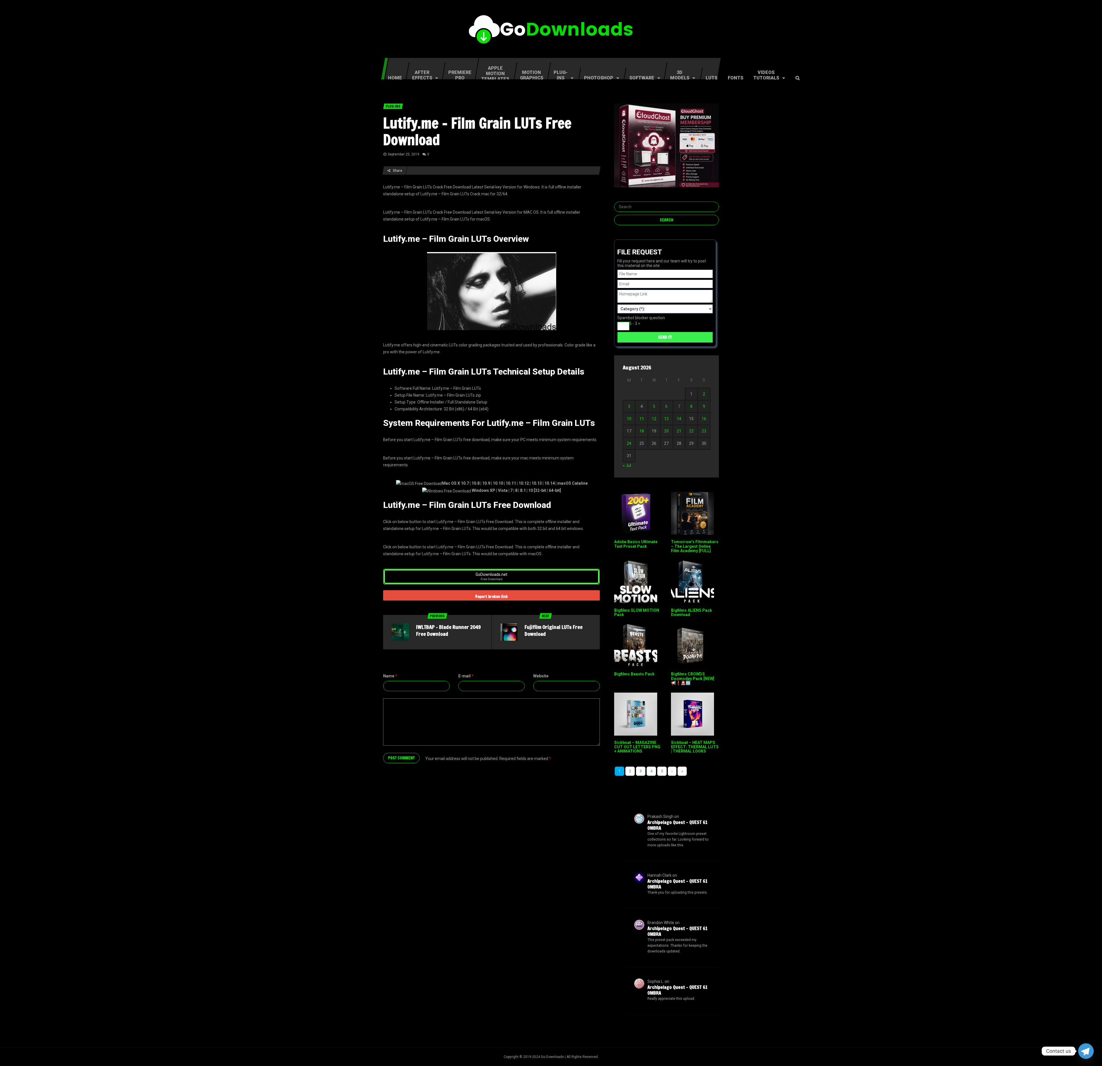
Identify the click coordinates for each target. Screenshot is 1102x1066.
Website (540, 676)
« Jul (627, 465)
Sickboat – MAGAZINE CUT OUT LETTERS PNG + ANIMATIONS (637, 747)
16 (704, 418)
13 (666, 418)
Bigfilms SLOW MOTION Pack (636, 612)
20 (666, 431)
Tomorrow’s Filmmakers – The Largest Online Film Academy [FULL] (694, 546)
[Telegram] (1086, 1051)
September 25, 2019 (403, 154)
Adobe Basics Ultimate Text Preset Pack (635, 543)
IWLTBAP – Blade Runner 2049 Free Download (448, 630)
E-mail (466, 676)
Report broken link (491, 596)
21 (679, 431)
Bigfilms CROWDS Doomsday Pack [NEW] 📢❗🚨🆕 (692, 678)
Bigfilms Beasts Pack (634, 674)
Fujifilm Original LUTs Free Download (554, 630)
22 (691, 431)
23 (704, 431)
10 (629, 418)
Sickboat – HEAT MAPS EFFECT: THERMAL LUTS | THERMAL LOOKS (695, 747)
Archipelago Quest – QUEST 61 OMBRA (677, 825)
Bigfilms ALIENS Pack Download (691, 612)
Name (390, 676)
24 (629, 443)
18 (641, 431)
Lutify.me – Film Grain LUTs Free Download (477, 131)
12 (654, 418)
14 (679, 418)
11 (641, 418)
